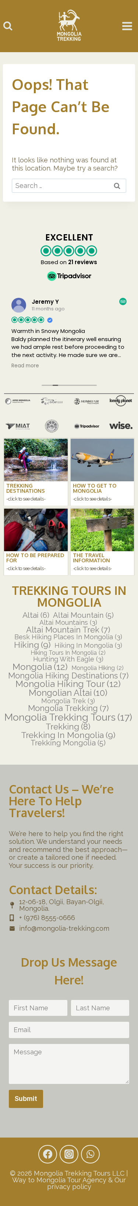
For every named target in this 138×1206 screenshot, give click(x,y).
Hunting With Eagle (68, 659)
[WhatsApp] (90, 1154)
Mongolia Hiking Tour (68, 684)
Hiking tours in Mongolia (68, 653)
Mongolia (40, 667)
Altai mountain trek (68, 630)
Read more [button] (25, 366)
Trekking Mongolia (68, 743)
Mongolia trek (68, 701)
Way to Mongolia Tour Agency (59, 1180)
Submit (26, 1098)
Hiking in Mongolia (88, 645)
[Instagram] (69, 1154)
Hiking (32, 644)
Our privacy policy (86, 1183)
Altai (35, 615)
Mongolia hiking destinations (68, 676)
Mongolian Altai (68, 693)
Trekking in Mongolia (68, 735)
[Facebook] (47, 1154)
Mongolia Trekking (68, 708)
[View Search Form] (7, 26)
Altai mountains (68, 622)
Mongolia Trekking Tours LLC (79, 1173)
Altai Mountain (83, 615)
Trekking (68, 726)
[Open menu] (127, 26)
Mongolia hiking (97, 668)
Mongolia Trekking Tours (68, 717)
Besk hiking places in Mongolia (68, 637)
